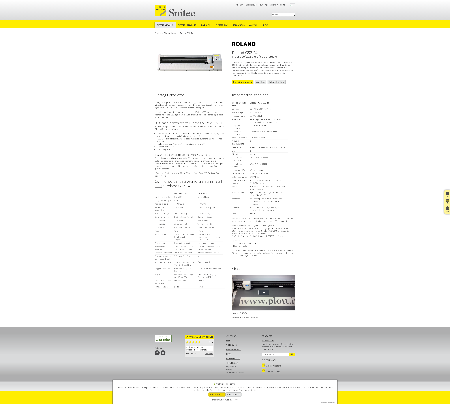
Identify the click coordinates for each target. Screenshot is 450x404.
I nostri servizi (250, 5)
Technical (233, 384)
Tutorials (231, 345)
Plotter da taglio (165, 25)
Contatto (281, 5)
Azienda (239, 5)
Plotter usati (222, 25)
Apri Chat (260, 82)
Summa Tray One (183, 256)
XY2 (179, 265)
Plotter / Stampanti (187, 25)
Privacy (229, 369)
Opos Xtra (186, 265)
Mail (447, 211)
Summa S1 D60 (180, 193)
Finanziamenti (233, 349)
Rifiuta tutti (233, 394)
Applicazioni (270, 5)
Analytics (220, 384)
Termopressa (239, 25)
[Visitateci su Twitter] (163, 352)
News (261, 5)
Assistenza (231, 336)
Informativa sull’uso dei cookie (225, 399)
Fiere (228, 354)
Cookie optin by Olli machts (327, 402)
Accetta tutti (217, 394)
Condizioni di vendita (235, 372)
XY (175, 265)
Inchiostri (206, 25)
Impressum (231, 366)
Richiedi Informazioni (242, 82)
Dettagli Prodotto (276, 82)
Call (447, 196)
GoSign (177, 217)
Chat (447, 204)
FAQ (228, 340)
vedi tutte (209, 354)
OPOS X (190, 262)
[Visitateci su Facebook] (157, 352)
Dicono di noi (233, 358)
